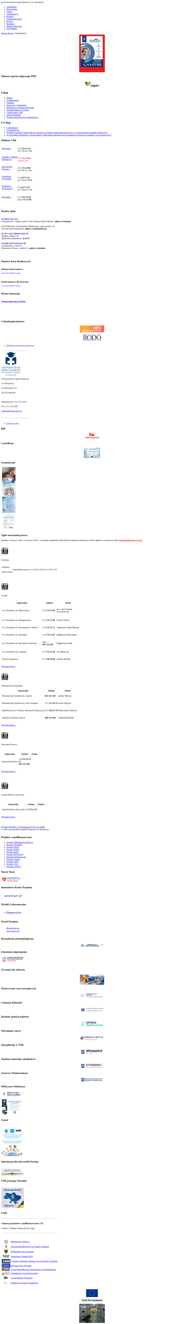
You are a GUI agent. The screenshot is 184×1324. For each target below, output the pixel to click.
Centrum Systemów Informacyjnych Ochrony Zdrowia (34, 1261)
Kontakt (9, 16)
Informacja (6, 148)
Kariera (9, 21)
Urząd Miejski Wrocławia (22, 1278)
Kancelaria (6, 197)
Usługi (9, 12)
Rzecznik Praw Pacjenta (21, 1266)
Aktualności (11, 7)
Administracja (12, 14)
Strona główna (7, 33)
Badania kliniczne (14, 26)
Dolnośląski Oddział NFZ (22, 1256)
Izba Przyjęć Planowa (7, 168)
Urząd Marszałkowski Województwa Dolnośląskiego (33, 1269)
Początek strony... (8, 666)
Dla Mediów (11, 29)
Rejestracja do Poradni (6, 177)
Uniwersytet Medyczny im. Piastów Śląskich (30, 1246)
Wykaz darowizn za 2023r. (13, 301)
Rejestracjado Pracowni (7, 187)
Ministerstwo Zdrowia (20, 1241)
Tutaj (32, 1228)
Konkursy (10, 24)
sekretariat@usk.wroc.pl (11, 411)
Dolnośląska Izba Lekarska (22, 1251)
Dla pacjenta (11, 9)
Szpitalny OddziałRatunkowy (9, 158)
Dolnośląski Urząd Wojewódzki (24, 1273)
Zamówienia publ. (14, 19)
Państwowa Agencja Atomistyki (24, 1283)
